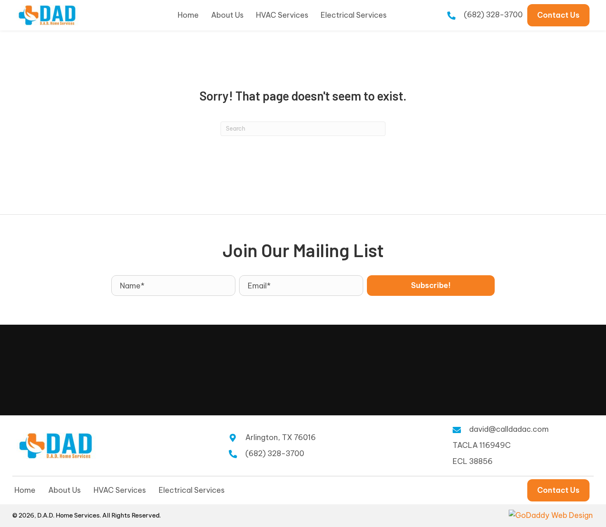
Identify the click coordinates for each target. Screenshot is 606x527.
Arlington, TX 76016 (280, 437)
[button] (431, 285)
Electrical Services (192, 490)
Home (24, 490)
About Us (64, 490)
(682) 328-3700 (493, 14)
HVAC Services (120, 490)
